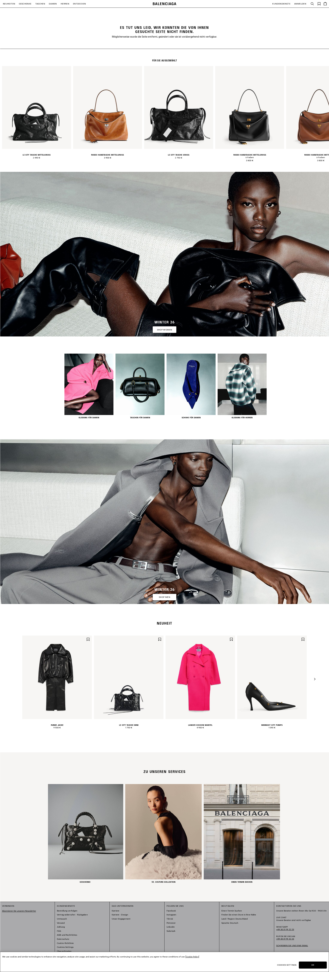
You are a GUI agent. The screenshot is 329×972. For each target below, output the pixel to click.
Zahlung (61, 927)
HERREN (65, 3)
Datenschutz (63, 939)
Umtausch (62, 918)
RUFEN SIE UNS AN (285, 937)
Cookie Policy (192, 956)
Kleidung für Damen (89, 417)
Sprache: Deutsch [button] (229, 923)
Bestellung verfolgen (67, 910)
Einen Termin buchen (231, 910)
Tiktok (170, 918)
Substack (171, 931)
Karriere (115, 910)
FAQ (59, 931)
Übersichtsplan (64, 951)
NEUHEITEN (9, 3)
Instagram (171, 914)
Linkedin (171, 927)
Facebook (171, 910)
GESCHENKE (25, 3)
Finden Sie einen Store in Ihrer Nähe (238, 914)
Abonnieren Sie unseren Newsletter (19, 911)
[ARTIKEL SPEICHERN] (88, 638)
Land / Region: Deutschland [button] (234, 918)
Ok (312, 965)
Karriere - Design (120, 914)
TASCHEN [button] (40, 3)
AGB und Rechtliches (67, 935)
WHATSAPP (285, 928)
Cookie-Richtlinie (65, 943)
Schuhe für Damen (191, 417)
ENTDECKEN (79, 3)
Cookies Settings (65, 947)
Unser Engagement (121, 918)
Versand (61, 923)
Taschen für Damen (140, 417)
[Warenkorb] (325, 3)
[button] (314, 679)
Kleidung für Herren (242, 417)
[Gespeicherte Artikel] (319, 3)
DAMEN (53, 3)
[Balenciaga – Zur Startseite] (164, 4)
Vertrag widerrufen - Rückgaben (72, 914)
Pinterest (171, 923)
